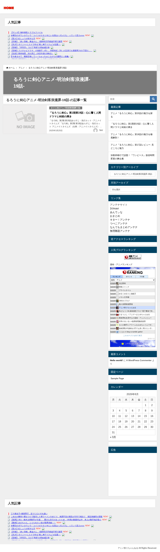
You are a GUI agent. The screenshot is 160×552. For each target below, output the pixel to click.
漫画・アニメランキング (121, 264)
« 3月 (113, 437)
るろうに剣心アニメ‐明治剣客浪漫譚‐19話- (66, 108)
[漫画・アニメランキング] (132, 257)
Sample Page (117, 378)
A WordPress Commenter (139, 360)
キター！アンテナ (120, 219)
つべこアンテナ (119, 223)
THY (101, 130)
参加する (151, 338)
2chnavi (114, 208)
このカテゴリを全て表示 (132, 335)
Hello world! (116, 360)
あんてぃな (116, 212)
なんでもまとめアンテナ (124, 227)
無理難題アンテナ (120, 231)
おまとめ (115, 216)
